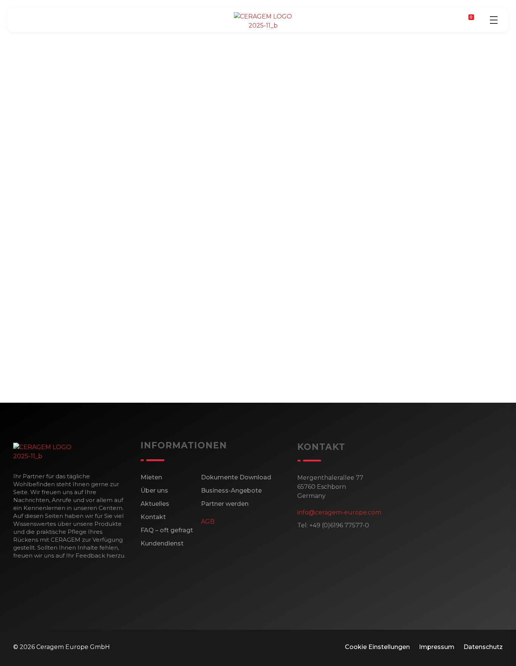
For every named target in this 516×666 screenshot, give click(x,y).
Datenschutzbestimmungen (70, 338)
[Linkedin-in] (57, 383)
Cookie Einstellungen (377, 647)
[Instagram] (37, 383)
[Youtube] (78, 383)
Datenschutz (483, 647)
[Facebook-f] (17, 383)
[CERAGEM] (263, 21)
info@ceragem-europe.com (339, 512)
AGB (208, 521)
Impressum (436, 647)
